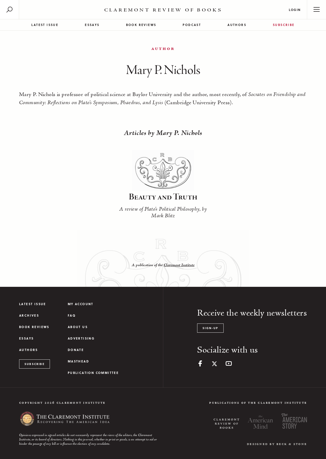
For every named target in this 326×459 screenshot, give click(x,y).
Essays (92, 25)
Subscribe (284, 25)
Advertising (81, 338)
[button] (9, 9)
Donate (76, 350)
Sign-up (210, 328)
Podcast (192, 25)
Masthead (78, 361)
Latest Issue (44, 25)
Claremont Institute (179, 265)
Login (295, 9)
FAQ (72, 315)
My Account (80, 304)
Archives (29, 315)
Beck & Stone (291, 444)
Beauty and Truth (163, 197)
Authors (236, 25)
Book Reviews (141, 25)
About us (78, 327)
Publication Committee (93, 373)
